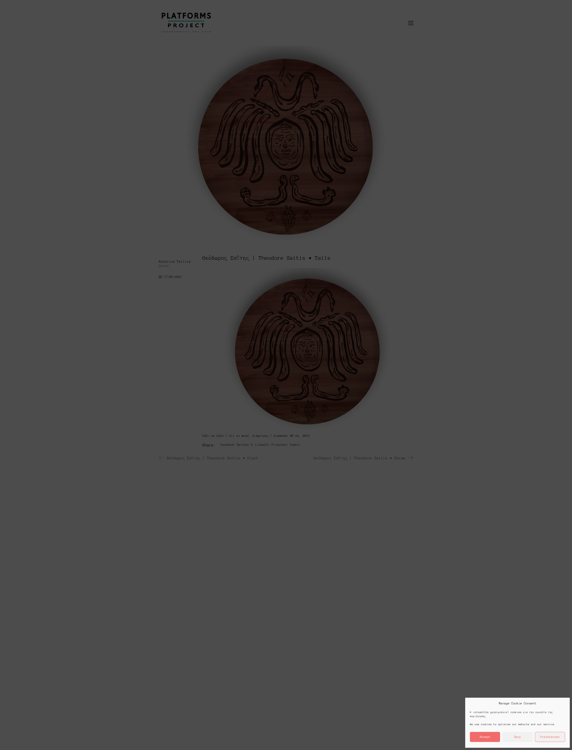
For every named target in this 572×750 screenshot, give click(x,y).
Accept (485, 737)
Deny (517, 737)
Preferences (550, 737)
